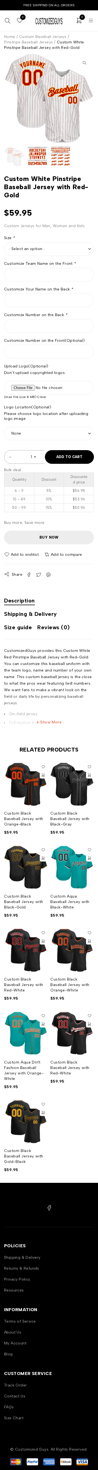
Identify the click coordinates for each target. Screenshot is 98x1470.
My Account (15, 1343)
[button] (84, 62)
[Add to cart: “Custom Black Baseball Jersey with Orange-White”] (89, 941)
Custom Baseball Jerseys (42, 36)
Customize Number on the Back (35, 315)
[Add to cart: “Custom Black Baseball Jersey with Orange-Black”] (43, 775)
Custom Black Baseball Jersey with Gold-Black (23, 1156)
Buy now (49, 537)
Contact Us (14, 1396)
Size (9, 238)
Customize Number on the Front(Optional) (44, 340)
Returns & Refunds (21, 1268)
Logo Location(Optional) (27, 407)
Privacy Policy (17, 1279)
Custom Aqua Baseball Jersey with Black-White (70, 902)
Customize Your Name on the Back (38, 289)
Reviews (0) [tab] (53, 627)
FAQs (9, 1407)
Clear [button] (41, 397)
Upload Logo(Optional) (26, 366)
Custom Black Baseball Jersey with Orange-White (70, 985)
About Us (12, 1332)
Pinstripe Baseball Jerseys (28, 42)
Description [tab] (19, 600)
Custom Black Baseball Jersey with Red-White (23, 985)
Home (9, 36)
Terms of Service (20, 1321)
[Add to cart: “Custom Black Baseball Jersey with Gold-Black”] (43, 1112)
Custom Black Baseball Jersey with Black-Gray (70, 819)
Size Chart (13, 1418)
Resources (14, 1290)
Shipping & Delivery (22, 1257)
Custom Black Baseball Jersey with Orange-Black (23, 819)
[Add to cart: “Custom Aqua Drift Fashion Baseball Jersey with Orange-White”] (43, 1024)
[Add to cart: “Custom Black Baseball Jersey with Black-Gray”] (89, 775)
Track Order (15, 1385)
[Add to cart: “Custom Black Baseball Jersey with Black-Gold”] (43, 858)
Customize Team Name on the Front (40, 263)
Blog (8, 1354)
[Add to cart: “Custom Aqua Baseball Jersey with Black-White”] (89, 858)
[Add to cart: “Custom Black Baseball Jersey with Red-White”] (43, 941)
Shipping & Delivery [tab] (30, 614)
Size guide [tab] (18, 627)
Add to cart (69, 457)
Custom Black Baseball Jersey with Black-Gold (23, 902)
